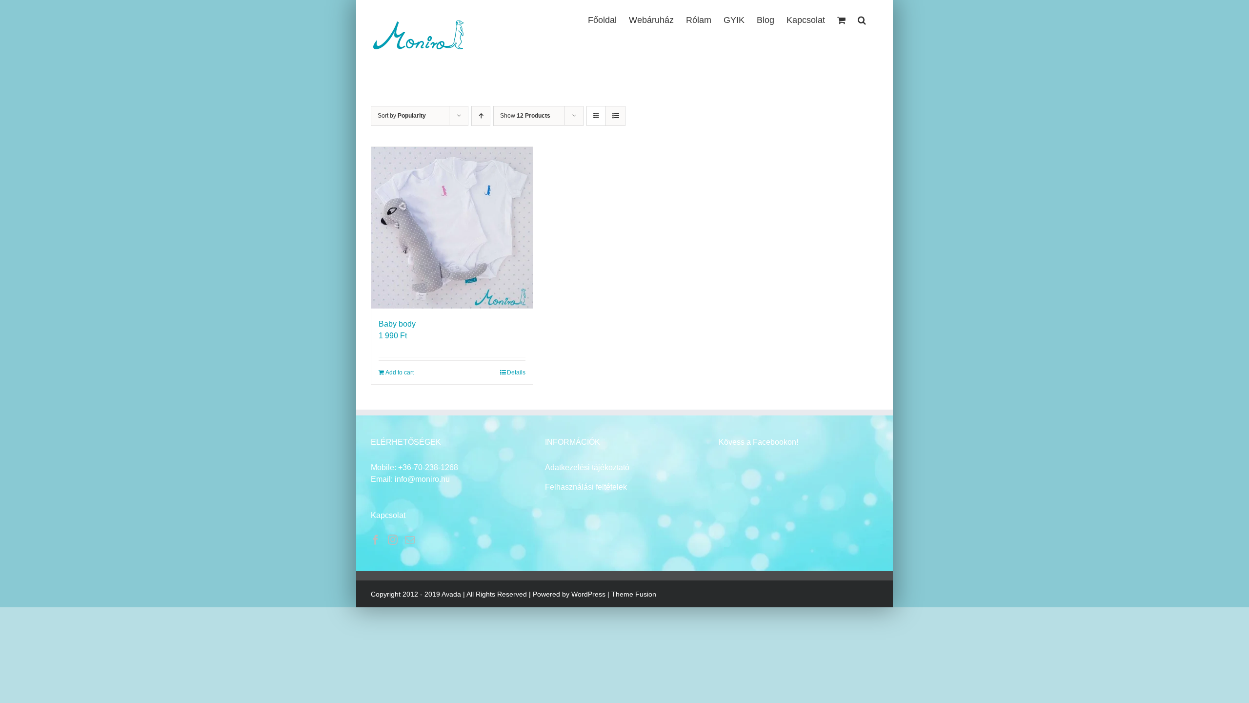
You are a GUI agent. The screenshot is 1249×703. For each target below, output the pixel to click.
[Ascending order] (480, 116)
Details (516, 372)
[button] (862, 19)
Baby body (397, 324)
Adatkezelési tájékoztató (587, 467)
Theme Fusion (633, 594)
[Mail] (410, 540)
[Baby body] (452, 228)
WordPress (588, 594)
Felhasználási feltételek (586, 487)
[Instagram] (393, 540)
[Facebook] (376, 540)
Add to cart (399, 372)
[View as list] (615, 115)
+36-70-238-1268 (428, 467)
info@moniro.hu (422, 479)
